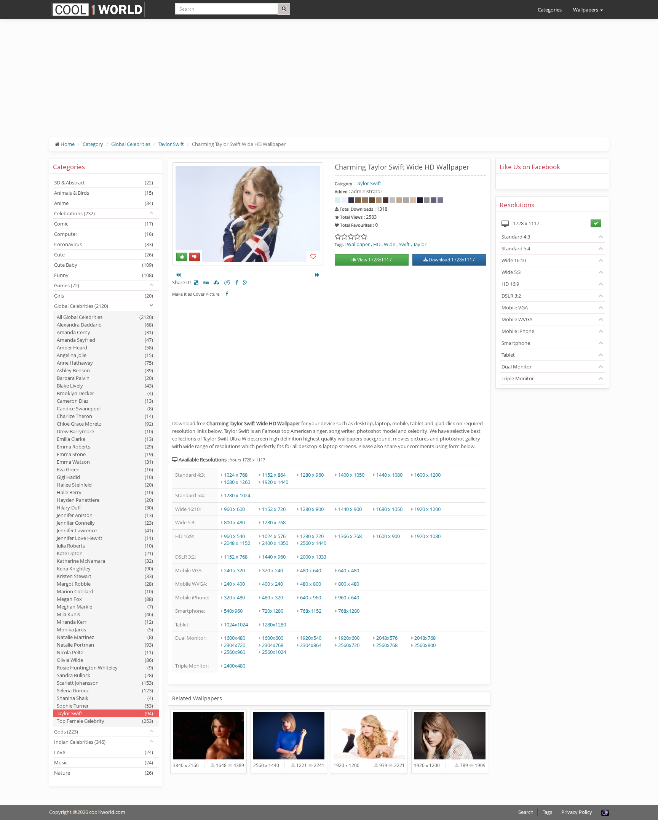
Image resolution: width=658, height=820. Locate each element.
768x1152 (310, 610)
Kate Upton (105, 553)
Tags (547, 812)
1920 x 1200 (427, 509)
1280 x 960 (312, 474)
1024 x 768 (236, 474)
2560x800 (425, 645)
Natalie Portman (105, 644)
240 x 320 (234, 570)
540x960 (233, 610)
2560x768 (387, 645)
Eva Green (105, 469)
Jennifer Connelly (105, 522)
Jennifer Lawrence (105, 530)
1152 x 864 (274, 474)
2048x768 (425, 637)
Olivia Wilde (105, 660)
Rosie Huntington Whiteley (105, 667)
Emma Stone (105, 454)
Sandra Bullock (105, 675)
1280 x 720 (312, 536)
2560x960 (234, 652)
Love (103, 752)
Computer (103, 234)
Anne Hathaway (105, 362)
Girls (103, 295)
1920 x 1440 (275, 482)
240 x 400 (234, 583)
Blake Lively (105, 385)
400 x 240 (272, 583)
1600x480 (234, 637)
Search (525, 812)
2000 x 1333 (313, 556)
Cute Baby (103, 264)
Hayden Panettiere (105, 499)
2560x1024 (274, 652)
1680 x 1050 (389, 509)
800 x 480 (234, 522)
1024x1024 (236, 624)
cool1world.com (107, 812)
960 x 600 (234, 509)
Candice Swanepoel (105, 408)
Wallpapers (586, 9)
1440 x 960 (274, 556)
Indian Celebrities (79, 741)
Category (93, 144)
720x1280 (272, 610)
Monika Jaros (105, 629)
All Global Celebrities (105, 317)
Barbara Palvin (105, 378)
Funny (103, 275)
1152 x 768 (236, 556)
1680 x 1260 (237, 482)
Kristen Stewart (105, 576)
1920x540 (310, 637)
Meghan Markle (105, 606)
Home (68, 144)
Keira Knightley (105, 568)
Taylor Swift (171, 144)
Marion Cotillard (105, 591)
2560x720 (348, 645)
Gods (66, 731)
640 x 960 (310, 597)
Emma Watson (105, 461)
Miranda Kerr (105, 621)
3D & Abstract (103, 182)
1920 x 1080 (427, 536)
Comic (103, 223)
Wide (389, 244)
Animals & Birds (103, 192)
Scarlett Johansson (105, 682)
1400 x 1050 (351, 474)
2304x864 (310, 645)
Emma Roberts (105, 446)
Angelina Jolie (105, 355)
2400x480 (234, 665)
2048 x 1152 (237, 543)
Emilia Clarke (105, 439)
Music (103, 762)
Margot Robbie (105, 583)
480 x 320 (272, 597)
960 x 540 (234, 536)
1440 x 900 (350, 509)
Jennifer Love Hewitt (105, 538)
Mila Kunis (105, 614)
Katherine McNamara (105, 560)
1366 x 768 (350, 536)
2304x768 (272, 645)
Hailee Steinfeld (105, 484)
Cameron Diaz (105, 400)
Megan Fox (105, 599)
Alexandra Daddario (105, 324)
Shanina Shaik (105, 698)
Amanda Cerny (105, 332)
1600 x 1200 (427, 474)
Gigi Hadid (105, 477)
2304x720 (234, 645)
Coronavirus (103, 244)
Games (66, 285)
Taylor (419, 244)
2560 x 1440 (313, 543)
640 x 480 (348, 570)
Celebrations (74, 213)
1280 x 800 (312, 509)
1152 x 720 (274, 509)
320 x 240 (272, 570)
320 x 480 (234, 597)
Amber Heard (105, 347)
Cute (103, 254)
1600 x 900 (388, 536)
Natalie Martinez (105, 637)
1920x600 (348, 637)
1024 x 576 (274, 536)
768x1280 (348, 610)
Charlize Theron (105, 416)
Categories (550, 9)
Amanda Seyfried (105, 339)
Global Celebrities (130, 144)
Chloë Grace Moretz (105, 423)
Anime (103, 203)
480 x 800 (310, 583)
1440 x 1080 (389, 474)
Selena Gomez (105, 690)
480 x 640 (310, 570)
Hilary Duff (105, 507)
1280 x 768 (274, 522)
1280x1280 (274, 624)
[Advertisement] (277, 83)
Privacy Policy (576, 812)
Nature (103, 772)
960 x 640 (348, 597)
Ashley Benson (105, 370)
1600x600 (272, 637)
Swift (404, 244)
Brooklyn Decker (105, 393)
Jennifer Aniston (105, 515)
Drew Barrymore (105, 431)
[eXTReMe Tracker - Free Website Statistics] (605, 812)
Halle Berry (105, 492)
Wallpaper (358, 244)
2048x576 (387, 637)
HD (376, 244)
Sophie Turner (105, 705)
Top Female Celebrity (105, 721)
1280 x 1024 (237, 495)
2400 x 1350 (275, 543)
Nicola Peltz (105, 652)
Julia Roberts (105, 545)
